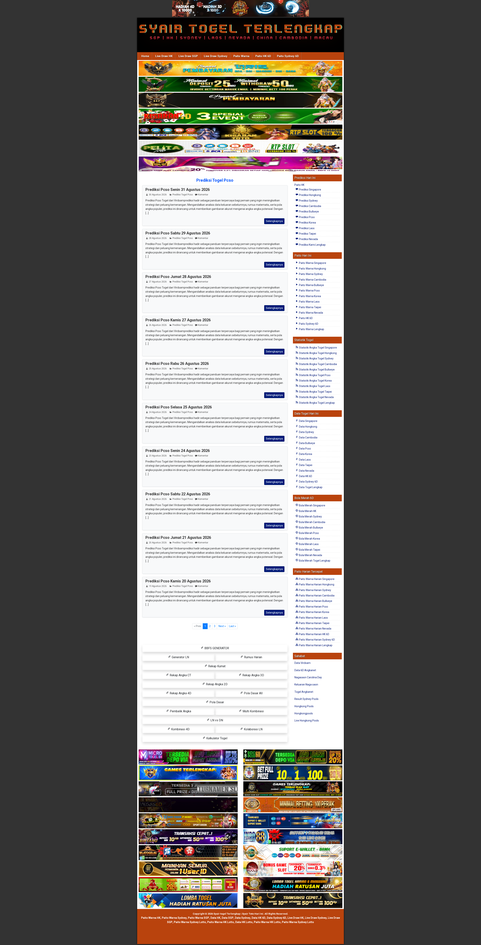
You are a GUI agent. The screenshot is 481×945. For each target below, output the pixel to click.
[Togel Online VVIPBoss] (240, 68)
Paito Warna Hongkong (312, 268)
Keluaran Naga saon (306, 684)
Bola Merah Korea (309, 538)
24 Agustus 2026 (158, 412)
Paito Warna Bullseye (311, 285)
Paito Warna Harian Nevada (314, 628)
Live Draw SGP (188, 56)
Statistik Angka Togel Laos (314, 386)
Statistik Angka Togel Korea (315, 380)
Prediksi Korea (307, 222)
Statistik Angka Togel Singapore (317, 347)
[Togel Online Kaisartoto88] (188, 884)
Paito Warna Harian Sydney (314, 590)
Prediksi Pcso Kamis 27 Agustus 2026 (178, 320)
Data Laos (304, 459)
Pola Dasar (216, 702)
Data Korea (305, 454)
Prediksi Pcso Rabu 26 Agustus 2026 (177, 363)
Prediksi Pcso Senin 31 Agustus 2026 (177, 189)
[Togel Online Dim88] (240, 84)
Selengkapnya (274, 221)
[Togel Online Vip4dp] (292, 789)
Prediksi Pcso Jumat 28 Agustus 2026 (178, 276)
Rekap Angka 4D (180, 693)
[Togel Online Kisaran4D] (240, 116)
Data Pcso (304, 448)
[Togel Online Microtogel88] (188, 757)
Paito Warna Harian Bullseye (315, 600)
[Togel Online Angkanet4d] (292, 852)
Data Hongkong (307, 426)
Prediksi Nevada (308, 239)
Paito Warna (241, 56)
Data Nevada (306, 470)
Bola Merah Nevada (310, 555)
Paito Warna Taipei (309, 307)
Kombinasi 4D (180, 729)
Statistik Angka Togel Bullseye (316, 369)
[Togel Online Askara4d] (188, 820)
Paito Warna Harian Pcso (313, 606)
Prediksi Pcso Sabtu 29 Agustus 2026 (177, 233)
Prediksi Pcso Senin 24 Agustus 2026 (177, 450)
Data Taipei (305, 465)
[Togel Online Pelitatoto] (240, 148)
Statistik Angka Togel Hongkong (317, 353)
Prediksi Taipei (307, 233)
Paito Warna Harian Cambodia (316, 595)
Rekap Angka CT (180, 675)
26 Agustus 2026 (158, 325)
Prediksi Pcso (306, 217)
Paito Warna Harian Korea (313, 612)
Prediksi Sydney (308, 200)
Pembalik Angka (180, 711)
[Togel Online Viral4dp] (240, 164)
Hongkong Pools (304, 706)
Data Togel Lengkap (310, 487)
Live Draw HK (163, 56)
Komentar (203, 194)
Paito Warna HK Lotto (220, 922)
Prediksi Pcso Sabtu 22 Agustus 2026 (177, 494)
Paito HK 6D (263, 56)
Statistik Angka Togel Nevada (316, 397)
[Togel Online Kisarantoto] (240, 132)
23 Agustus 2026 (158, 455)
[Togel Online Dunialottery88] (292, 804)
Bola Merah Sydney (310, 516)
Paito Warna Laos (309, 301)
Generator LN (180, 657)
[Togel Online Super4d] (240, 100)
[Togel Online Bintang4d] (188, 836)
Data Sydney (306, 432)
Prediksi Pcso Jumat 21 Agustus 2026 (178, 537)
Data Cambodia (307, 437)
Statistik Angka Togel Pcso (314, 375)
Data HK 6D (305, 476)
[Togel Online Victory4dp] (188, 773)
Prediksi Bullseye (308, 211)
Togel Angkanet (303, 691)
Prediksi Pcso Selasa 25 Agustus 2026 (178, 407)
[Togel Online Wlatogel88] (188, 852)
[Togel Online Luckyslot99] (292, 773)
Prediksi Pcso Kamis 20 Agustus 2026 (178, 581)
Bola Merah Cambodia (311, 522)
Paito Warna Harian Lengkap (315, 645)
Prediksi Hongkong (309, 195)
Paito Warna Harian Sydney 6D (316, 639)
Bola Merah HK (307, 511)
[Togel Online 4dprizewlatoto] (188, 868)
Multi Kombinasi (253, 711)
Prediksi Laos (306, 228)
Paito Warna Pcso (309, 290)
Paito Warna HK (150, 917)
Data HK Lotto (244, 922)
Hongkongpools (303, 713)
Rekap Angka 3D (253, 675)
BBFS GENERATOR (216, 648)
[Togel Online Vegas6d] (188, 804)
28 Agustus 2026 (158, 238)
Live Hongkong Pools (306, 720)
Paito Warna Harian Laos (313, 617)
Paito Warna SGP (198, 917)
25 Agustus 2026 (158, 368)
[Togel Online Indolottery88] (292, 836)
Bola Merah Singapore (311, 505)
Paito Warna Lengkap (311, 329)
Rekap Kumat (216, 666)
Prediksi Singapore (309, 189)
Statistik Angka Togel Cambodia (317, 364)
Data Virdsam (302, 662)
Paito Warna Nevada (310, 312)
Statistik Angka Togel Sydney (316, 358)
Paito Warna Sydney (310, 274)
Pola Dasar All (252, 693)
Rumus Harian (252, 657)
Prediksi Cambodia (309, 206)
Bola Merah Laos (308, 544)
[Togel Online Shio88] (292, 884)
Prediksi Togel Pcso (214, 180)
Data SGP (228, 917)
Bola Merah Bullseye (310, 527)
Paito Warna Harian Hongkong (316, 584)
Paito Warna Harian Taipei (313, 623)
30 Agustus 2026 (158, 194)
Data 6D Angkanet (305, 670)
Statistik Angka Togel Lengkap (316, 402)
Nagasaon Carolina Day (308, 677)
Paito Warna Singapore (312, 262)
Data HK (215, 917)
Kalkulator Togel (216, 738)
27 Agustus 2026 (158, 281)
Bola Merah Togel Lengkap (314, 560)
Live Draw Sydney (215, 56)
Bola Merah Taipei (309, 549)
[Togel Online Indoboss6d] (292, 757)
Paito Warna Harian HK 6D (313, 634)
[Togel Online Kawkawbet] (188, 789)
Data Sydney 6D (308, 481)
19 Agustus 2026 (158, 586)
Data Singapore (307, 420)
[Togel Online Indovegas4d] (292, 900)
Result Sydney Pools (306, 698)
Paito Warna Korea (309, 296)
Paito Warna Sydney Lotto (190, 922)
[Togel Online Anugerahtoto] (292, 820)
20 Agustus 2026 (158, 542)
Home (145, 56)
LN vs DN (216, 720)
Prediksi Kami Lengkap (312, 244)
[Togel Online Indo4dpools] (188, 900)
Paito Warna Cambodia (312, 279)
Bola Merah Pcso (308, 533)
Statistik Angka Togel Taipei (315, 391)
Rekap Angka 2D (216, 684)
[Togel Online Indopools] (292, 868)
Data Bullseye (306, 443)
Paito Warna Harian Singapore (316, 579)
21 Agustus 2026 (158, 499)
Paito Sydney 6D (288, 56)
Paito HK (299, 184)
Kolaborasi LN (252, 729)
